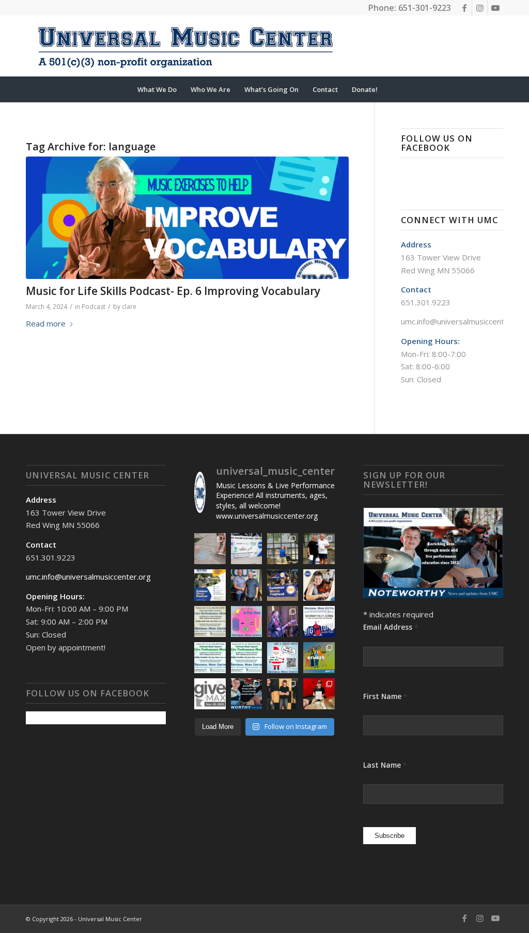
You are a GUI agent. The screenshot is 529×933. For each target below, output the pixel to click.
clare (129, 306)
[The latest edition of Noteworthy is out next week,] (246, 693)
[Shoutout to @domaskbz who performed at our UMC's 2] (282, 548)
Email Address (390, 627)
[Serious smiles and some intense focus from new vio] (318, 584)
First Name (385, 696)
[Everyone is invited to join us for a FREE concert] (246, 657)
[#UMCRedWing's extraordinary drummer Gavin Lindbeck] (318, 693)
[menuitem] (157, 89)
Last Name (385, 765)
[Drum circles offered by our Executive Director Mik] (209, 693)
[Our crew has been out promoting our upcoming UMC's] (282, 584)
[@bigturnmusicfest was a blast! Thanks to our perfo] (282, 621)
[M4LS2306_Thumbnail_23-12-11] (187, 218)
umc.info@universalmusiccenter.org (463, 321)
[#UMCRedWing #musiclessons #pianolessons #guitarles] (282, 657)
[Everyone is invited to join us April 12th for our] (209, 621)
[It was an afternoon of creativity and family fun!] (209, 548)
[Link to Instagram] (479, 7)
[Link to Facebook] (464, 7)
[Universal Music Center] (185, 45)
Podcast (93, 306)
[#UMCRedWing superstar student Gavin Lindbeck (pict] (282, 693)
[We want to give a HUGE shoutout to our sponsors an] (246, 548)
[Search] (391, 89)
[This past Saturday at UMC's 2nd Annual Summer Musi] (318, 548)
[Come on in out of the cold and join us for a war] (209, 657)
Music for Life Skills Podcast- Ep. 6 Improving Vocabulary (173, 291)
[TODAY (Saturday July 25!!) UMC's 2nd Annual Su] (209, 584)
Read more (46, 323)
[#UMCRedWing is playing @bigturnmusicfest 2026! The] (318, 621)
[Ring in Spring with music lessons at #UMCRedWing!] (246, 621)
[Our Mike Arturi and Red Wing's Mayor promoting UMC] (246, 584)
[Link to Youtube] (495, 7)
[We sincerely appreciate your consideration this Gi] (318, 657)
